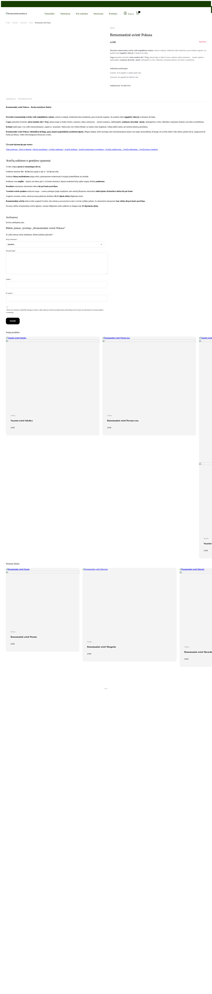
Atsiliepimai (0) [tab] (25, 98)
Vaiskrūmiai (65, 13)
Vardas (8, 279)
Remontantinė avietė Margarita (101, 647)
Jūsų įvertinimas (12, 239)
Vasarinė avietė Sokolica (22, 420)
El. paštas (9, 293)
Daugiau (43, 623)
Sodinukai (15, 23)
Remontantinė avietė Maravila (198, 652)
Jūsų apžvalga (11, 251)
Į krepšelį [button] (52, 407)
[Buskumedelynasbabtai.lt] (22, 13)
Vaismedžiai (49, 13)
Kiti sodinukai (82, 13)
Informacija (98, 13)
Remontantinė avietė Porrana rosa (123, 420)
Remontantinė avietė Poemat (24, 637)
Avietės (31, 23)
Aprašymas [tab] (11, 98)
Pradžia (8, 23)
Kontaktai (113, 13)
